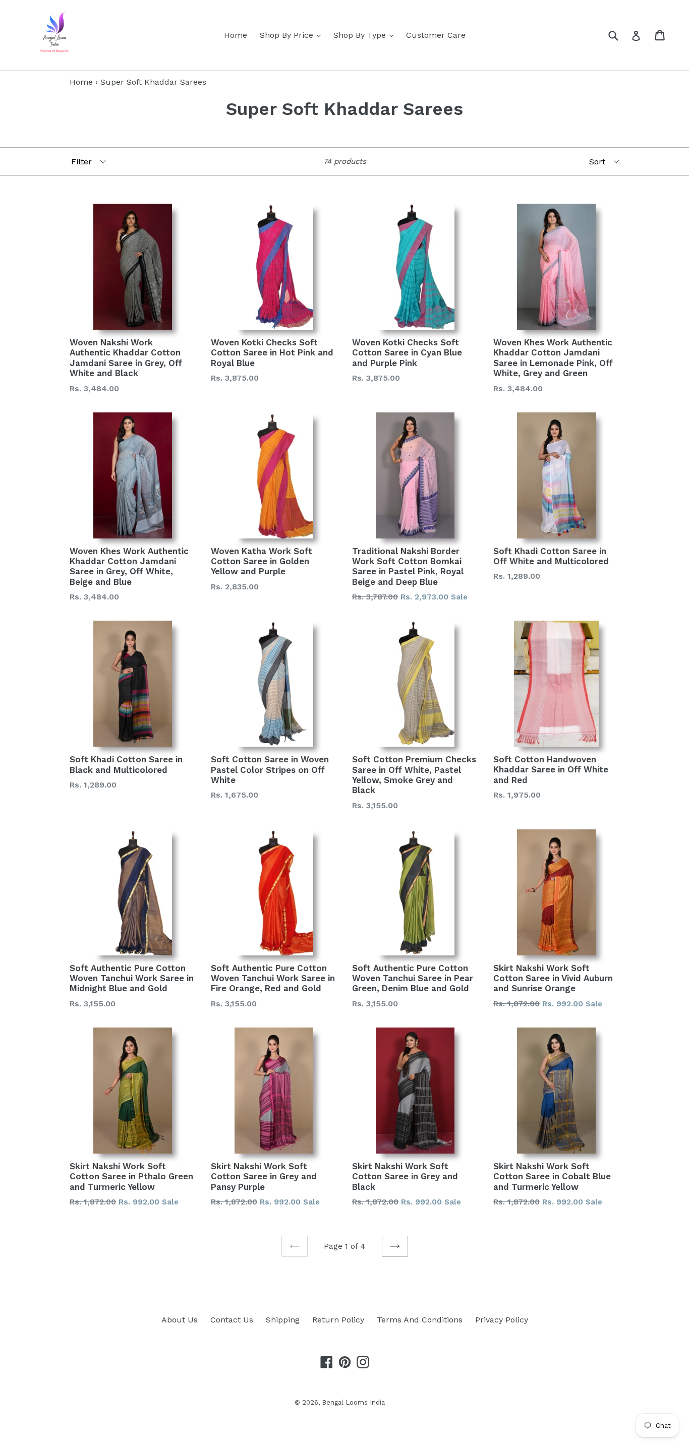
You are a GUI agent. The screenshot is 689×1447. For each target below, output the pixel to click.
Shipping (283, 1319)
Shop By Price (293, 35)
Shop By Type (365, 35)
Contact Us (231, 1319)
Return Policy (338, 1319)
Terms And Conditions (420, 1319)
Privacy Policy (501, 1319)
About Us (179, 1319)
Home (235, 35)
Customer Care (436, 35)
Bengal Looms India (353, 1402)
